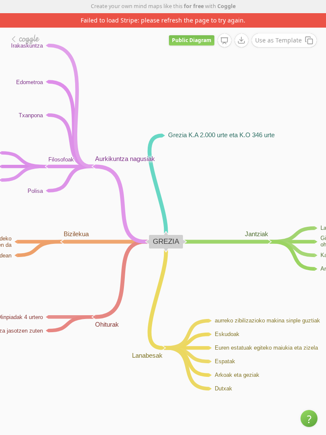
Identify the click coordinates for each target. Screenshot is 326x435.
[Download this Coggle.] (241, 40)
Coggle (226, 6)
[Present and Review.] (224, 41)
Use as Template (278, 40)
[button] (309, 418)
